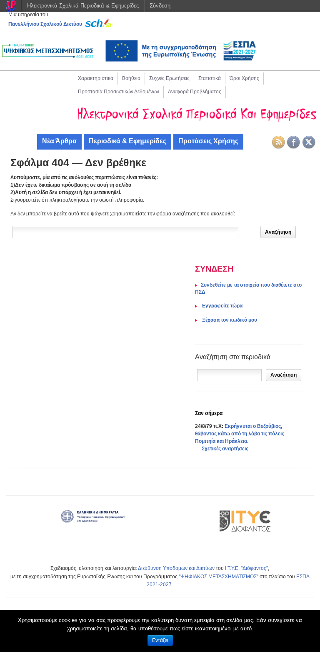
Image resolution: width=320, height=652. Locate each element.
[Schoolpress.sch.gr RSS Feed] (278, 142)
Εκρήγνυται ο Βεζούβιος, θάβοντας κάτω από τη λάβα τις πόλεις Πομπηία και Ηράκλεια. (239, 433)
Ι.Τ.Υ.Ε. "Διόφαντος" (246, 568)
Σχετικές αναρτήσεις (225, 449)
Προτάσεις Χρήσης (208, 141)
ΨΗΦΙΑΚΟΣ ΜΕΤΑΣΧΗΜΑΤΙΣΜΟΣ (218, 577)
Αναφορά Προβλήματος (194, 92)
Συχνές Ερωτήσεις (169, 78)
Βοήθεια (131, 78)
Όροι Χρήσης (244, 78)
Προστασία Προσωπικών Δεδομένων (118, 92)
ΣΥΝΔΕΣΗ (214, 268)
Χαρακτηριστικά (95, 78)
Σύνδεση (160, 5)
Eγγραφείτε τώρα (221, 306)
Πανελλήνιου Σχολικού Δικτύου (45, 24)
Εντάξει (160, 640)
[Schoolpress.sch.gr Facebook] (293, 142)
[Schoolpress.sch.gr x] (309, 142)
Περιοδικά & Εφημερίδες (127, 141)
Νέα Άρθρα (59, 141)
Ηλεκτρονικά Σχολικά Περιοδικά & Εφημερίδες (83, 5)
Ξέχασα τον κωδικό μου (229, 320)
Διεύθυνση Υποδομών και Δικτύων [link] (176, 568)
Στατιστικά (209, 78)
